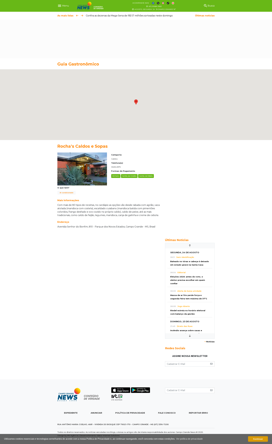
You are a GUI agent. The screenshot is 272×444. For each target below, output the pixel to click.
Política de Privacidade (130, 413)
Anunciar (96, 413)
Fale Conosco (167, 413)
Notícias (210, 342)
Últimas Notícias (177, 240)
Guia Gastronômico (78, 64)
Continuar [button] (258, 439)
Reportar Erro (198, 413)
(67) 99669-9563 (155, 6)
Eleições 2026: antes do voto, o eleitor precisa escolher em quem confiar (187, 280)
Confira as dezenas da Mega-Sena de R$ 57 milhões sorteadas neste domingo (129, 15)
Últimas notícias (205, 15)
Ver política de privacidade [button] (189, 439)
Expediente (70, 413)
